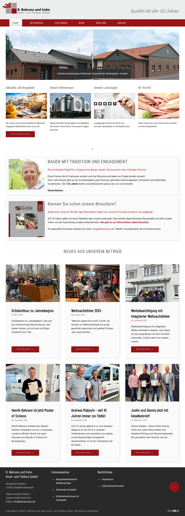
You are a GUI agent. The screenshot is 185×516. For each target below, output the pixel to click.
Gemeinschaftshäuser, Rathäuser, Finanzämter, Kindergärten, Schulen (92, 73)
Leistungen (61, 22)
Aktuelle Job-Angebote (20, 88)
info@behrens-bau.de (103, 229)
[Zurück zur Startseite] (29, 9)
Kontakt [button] (122, 22)
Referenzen (36, 22)
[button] (174, 487)
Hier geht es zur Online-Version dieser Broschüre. (124, 222)
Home (15, 22)
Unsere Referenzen (62, 88)
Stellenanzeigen (20, 134)
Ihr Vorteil (144, 88)
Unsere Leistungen (106, 88)
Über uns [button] (101, 22)
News (81, 22)
